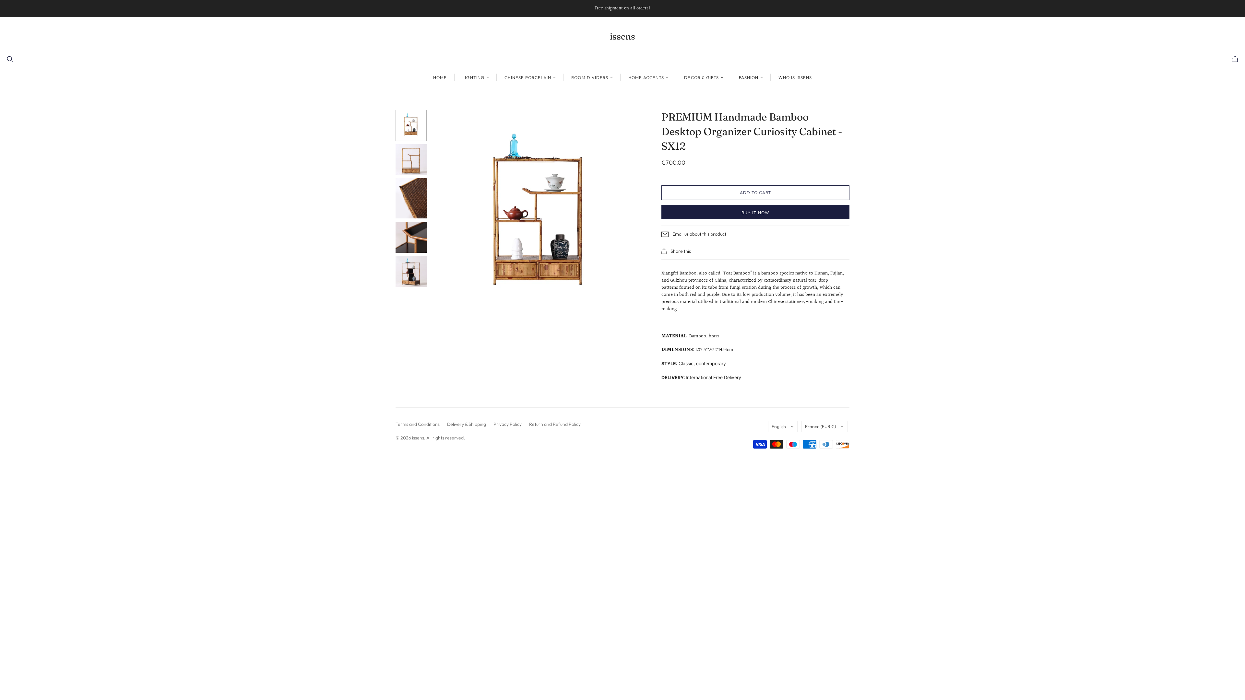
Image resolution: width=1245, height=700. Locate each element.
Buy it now (755, 212)
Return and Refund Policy (555, 424)
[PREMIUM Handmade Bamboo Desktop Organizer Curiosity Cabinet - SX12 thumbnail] (411, 125)
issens (622, 36)
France (820, 426)
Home (440, 77)
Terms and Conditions (418, 424)
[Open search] (10, 59)
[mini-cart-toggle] (1234, 59)
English (779, 426)
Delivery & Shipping (466, 424)
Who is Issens (795, 77)
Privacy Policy (507, 424)
